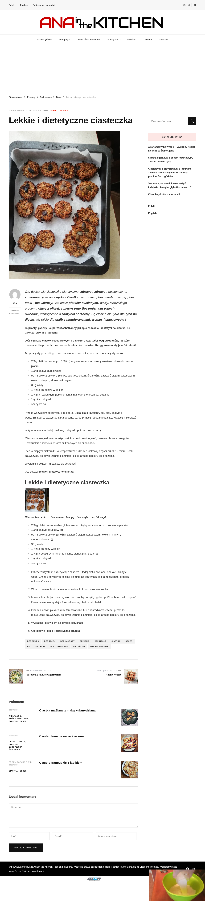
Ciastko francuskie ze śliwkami (62, 736)
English (24, 5)
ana (15, 303)
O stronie (147, 40)
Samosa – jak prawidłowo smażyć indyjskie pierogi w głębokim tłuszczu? (170, 185)
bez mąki (85, 641)
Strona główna (44, 40)
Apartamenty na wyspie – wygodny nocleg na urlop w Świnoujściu (171, 148)
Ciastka (63, 110)
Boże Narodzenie (18, 718)
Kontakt (164, 40)
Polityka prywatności (44, 5)
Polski (12, 5)
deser (129, 641)
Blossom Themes (149, 866)
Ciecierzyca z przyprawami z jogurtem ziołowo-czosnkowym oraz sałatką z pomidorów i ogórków (169, 172)
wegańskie (79, 647)
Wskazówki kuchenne (89, 40)
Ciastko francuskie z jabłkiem (60, 762)
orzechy (40, 647)
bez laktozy (67, 641)
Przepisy (64, 40)
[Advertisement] (102, 69)
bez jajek (49, 641)
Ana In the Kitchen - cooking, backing (52, 866)
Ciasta (21, 742)
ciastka (115, 641)
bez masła (100, 641)
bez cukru (33, 641)
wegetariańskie (99, 647)
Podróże (131, 40)
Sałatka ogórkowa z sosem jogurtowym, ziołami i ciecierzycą (170, 159)
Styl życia (112, 40)
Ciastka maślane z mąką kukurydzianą (67, 710)
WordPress (15, 871)
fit (28, 647)
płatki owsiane (59, 647)
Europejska (15, 747)
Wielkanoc (15, 716)
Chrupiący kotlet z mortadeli (164, 194)
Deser (53, 110)
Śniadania (14, 750)
